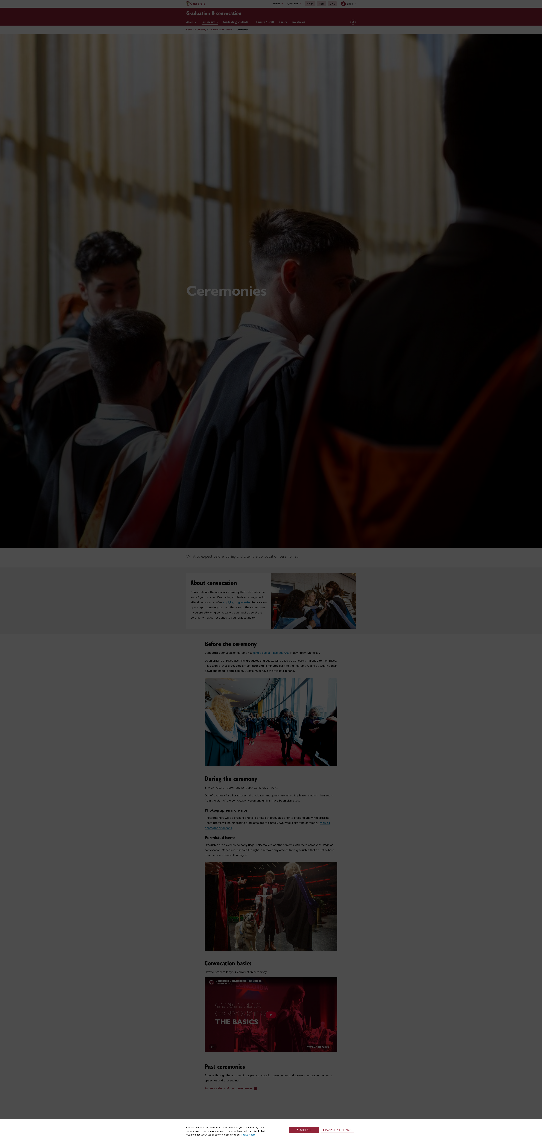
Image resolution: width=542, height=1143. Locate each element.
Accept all (304, 1130)
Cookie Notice (248, 1134)
